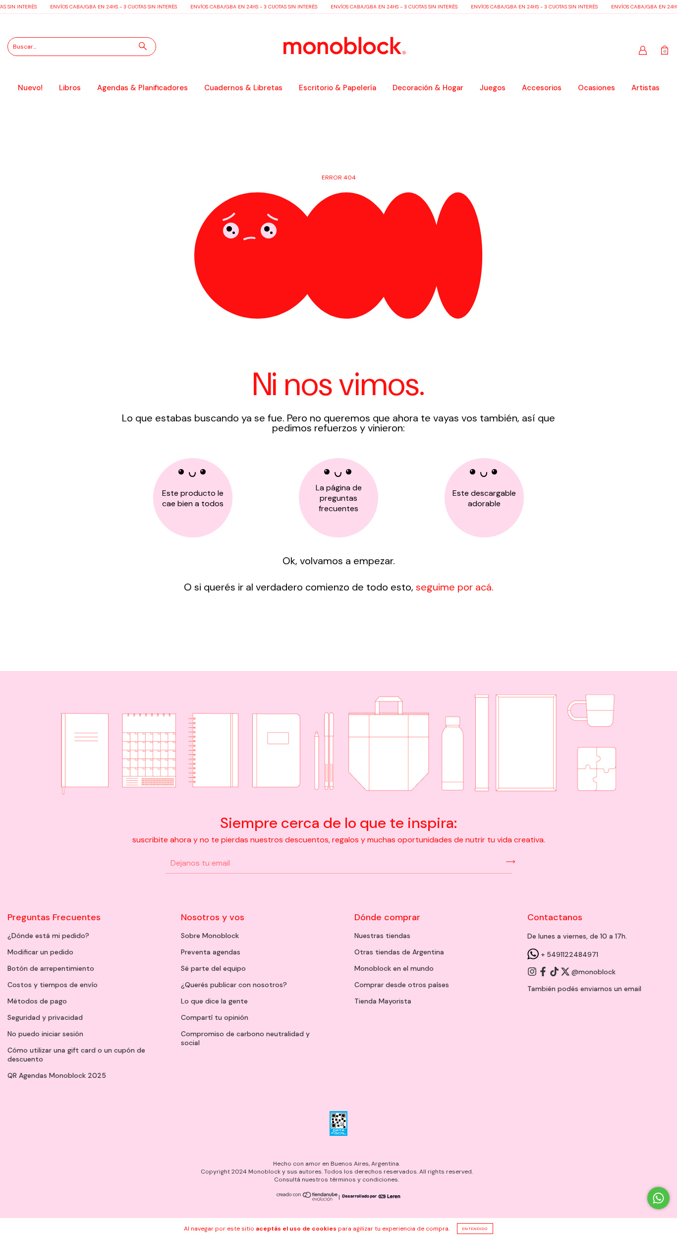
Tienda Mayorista (382, 1001)
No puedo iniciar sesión (45, 1033)
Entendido (475, 1228)
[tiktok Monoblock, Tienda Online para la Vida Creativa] (555, 972)
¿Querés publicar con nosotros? (234, 984)
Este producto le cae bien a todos (193, 498)
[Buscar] (143, 46)
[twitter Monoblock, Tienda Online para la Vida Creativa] (566, 972)
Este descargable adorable (484, 498)
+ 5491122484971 (568, 954)
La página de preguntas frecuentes (339, 498)
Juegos (493, 88)
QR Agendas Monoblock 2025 (56, 1075)
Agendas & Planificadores (142, 88)
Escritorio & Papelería (337, 88)
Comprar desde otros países (401, 984)
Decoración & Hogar (428, 88)
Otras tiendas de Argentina (399, 951)
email (632, 988)
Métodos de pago (37, 1001)
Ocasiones (596, 88)
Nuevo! (30, 88)
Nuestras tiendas (382, 935)
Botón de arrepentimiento (50, 968)
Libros (70, 88)
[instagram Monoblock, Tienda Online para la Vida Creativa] (532, 972)
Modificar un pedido (40, 951)
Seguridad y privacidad (45, 1017)
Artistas (645, 88)
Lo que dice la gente (214, 1001)
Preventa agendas (210, 951)
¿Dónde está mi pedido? (48, 935)
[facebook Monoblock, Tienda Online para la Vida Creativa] (543, 972)
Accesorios (542, 88)
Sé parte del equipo (213, 968)
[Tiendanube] (307, 1199)
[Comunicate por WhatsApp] (658, 1198)
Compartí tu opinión (214, 1017)
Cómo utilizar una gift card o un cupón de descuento (76, 1054)
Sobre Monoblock (210, 935)
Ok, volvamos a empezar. (338, 560)
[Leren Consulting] (370, 1197)
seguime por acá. (453, 587)
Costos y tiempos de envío (52, 984)
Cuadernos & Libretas (243, 88)
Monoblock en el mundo (394, 968)
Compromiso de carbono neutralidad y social (245, 1038)
